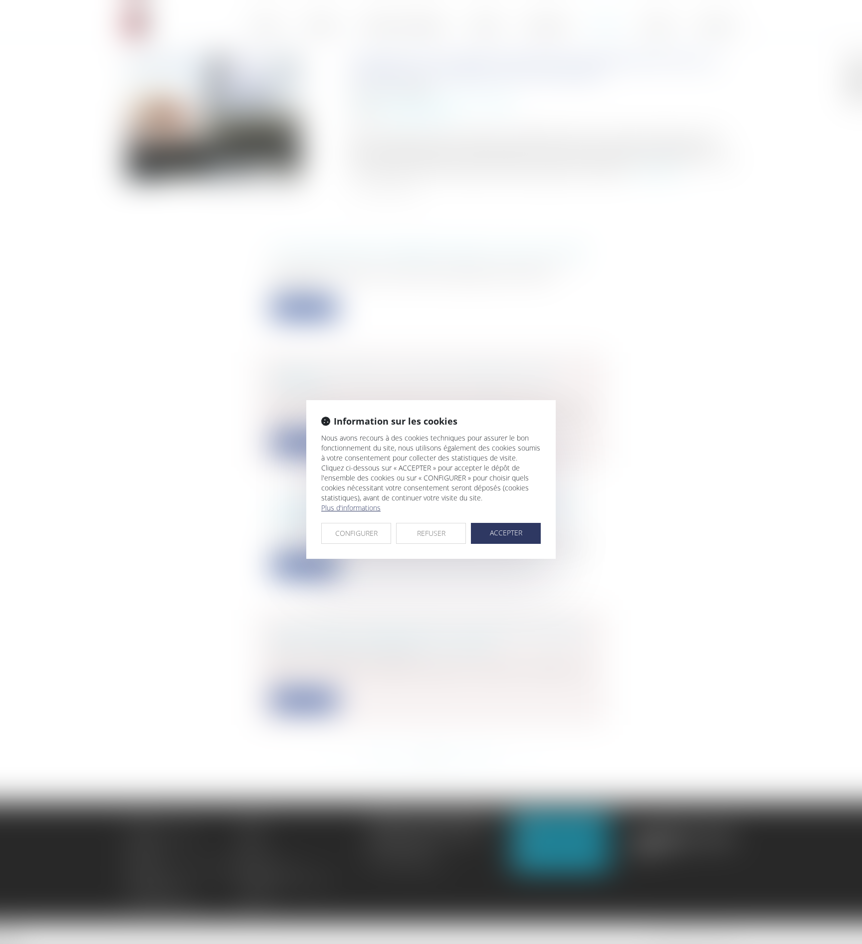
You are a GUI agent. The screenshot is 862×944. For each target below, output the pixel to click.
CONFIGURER (356, 533)
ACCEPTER (506, 532)
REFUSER (431, 533)
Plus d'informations (351, 507)
